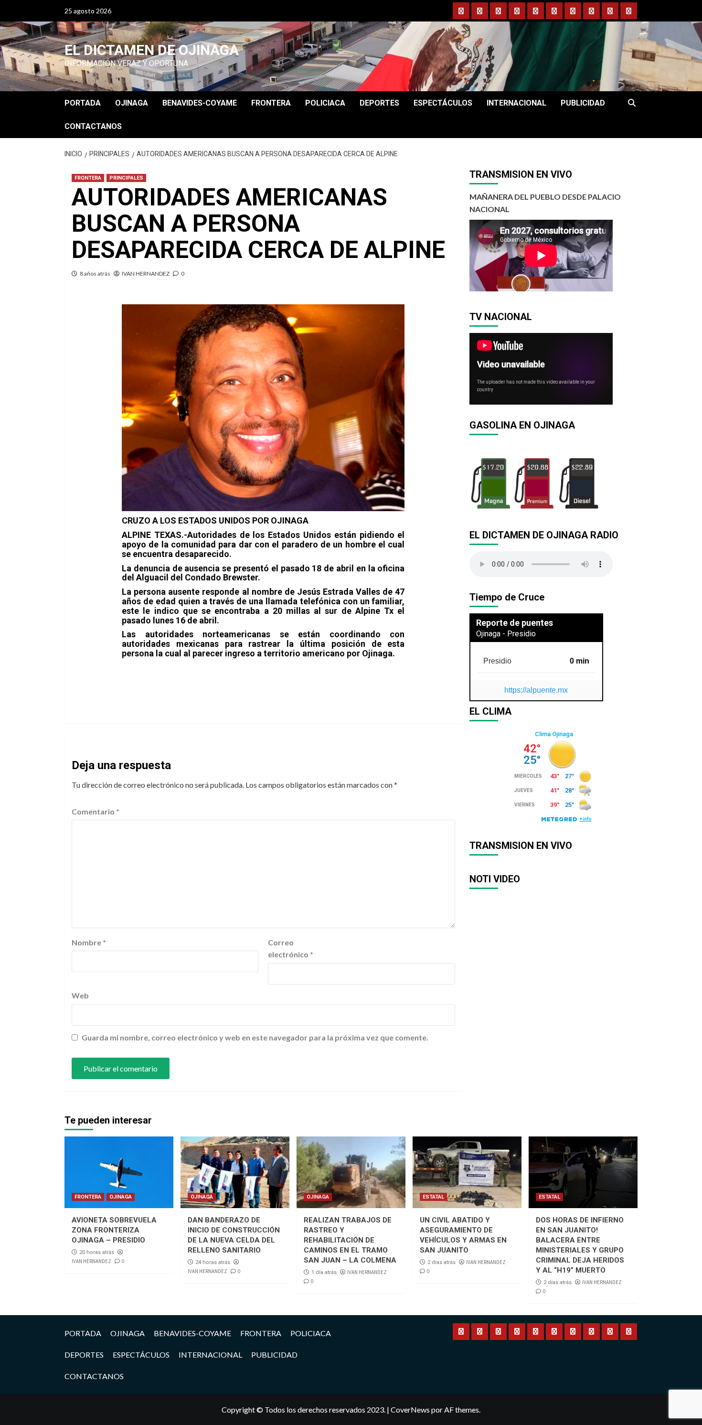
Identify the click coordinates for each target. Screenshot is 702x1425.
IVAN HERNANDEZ (146, 273)
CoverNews (410, 1409)
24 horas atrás (212, 1262)
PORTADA (82, 102)
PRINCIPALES (126, 178)
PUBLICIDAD (583, 102)
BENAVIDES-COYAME (199, 102)
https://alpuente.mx (536, 690)
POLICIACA (325, 102)
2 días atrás (441, 1262)
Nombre (89, 942)
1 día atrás (324, 1272)
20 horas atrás (96, 1252)
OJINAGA (131, 102)
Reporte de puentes (514, 623)
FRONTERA (271, 102)
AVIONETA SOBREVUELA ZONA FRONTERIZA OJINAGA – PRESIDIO (114, 1230)
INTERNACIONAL (516, 102)
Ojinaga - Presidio (506, 633)
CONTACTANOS (93, 126)
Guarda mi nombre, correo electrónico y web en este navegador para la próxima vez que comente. (255, 1037)
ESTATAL (433, 1197)
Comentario (95, 811)
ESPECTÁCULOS (443, 102)
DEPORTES (379, 102)
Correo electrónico (290, 948)
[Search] (632, 103)
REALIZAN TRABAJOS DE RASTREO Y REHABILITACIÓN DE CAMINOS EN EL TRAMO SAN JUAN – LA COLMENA (350, 1240)
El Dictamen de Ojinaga (151, 50)
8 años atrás (95, 273)
